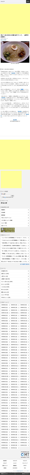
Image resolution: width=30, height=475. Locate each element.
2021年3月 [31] (24, 360)
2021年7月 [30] (14, 357)
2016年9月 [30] (24, 408)
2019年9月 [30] (24, 376)
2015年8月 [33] (4, 421)
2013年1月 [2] (14, 447)
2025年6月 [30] (24, 315)
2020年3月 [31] (24, 371)
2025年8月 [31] (4, 315)
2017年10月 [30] (14, 397)
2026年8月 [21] (4, 304)
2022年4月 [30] (14, 349)
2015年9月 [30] (24, 418)
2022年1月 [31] (14, 352)
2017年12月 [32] (24, 394)
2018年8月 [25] (4, 389)
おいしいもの (3, 39)
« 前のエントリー (4, 473)
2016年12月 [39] (24, 405)
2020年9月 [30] (24, 365)
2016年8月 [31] (4, 410)
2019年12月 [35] (24, 373)
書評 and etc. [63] (5, 292)
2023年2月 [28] (4, 341)
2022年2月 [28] (4, 352)
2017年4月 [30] (14, 402)
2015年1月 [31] (14, 426)
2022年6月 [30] (24, 347)
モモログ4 (3, 1)
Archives (15, 468)
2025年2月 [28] (4, 320)
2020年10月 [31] (14, 365)
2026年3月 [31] (24, 307)
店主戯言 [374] (4, 270)
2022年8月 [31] (4, 347)
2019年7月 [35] (14, 379)
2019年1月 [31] (14, 384)
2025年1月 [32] (14, 320)
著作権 (5, 468)
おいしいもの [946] (5, 284)
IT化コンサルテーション (6, 217)
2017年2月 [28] (4, 405)
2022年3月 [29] (24, 349)
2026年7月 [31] (14, 304)
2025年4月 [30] (14, 318)
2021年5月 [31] (4, 360)
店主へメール (4, 225)
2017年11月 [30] (4, 397)
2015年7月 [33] (14, 421)
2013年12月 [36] (24, 437)
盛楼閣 (22, 89)
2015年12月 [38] (24, 416)
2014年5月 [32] (4, 434)
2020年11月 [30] (4, 365)
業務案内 (3, 209)
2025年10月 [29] (14, 312)
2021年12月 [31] (24, 352)
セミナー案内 (4, 223)
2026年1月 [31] (14, 310)
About (24, 465)
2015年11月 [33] (4, 418)
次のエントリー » (25, 473)
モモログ (5, 463)
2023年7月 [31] (14, 336)
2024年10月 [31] (14, 323)
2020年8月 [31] (4, 368)
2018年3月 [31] (24, 392)
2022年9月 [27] (24, 344)
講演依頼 (3, 215)
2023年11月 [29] (4, 334)
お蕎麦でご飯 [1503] (5, 278)
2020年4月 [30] (14, 371)
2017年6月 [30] (24, 400)
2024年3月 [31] (24, 328)
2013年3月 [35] (24, 445)
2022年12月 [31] (24, 341)
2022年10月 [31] (14, 344)
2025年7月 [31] (14, 315)
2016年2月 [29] (4, 416)
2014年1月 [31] (14, 437)
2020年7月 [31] (14, 368)
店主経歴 (3, 212)
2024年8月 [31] (4, 326)
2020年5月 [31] (4, 371)
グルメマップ (24, 463)
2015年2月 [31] (4, 426)
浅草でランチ (4, 465)
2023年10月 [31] (14, 334)
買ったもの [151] (4, 289)
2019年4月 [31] (14, 381)
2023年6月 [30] (24, 336)
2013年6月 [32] (24, 442)
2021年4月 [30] (14, 360)
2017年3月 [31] (24, 402)
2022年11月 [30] (4, 344)
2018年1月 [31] (14, 394)
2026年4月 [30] (14, 307)
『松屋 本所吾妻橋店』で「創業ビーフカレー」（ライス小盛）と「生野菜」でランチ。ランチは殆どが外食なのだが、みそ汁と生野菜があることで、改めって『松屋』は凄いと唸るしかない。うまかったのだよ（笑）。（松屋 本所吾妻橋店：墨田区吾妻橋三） (15, 258)
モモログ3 (25, 460)
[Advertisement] (15, 19)
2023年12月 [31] (24, 331)
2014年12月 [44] (24, 426)
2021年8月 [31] (4, 357)
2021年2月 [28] (4, 363)
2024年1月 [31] (14, 331)
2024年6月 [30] (24, 326)
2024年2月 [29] (4, 331)
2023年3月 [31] (24, 339)
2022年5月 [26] (4, 349)
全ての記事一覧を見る (24, 264)
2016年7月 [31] (14, 410)
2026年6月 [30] (24, 304)
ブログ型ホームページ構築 (6, 220)
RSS (25, 468)
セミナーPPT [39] (5, 294)
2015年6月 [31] (24, 421)
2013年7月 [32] (14, 442)
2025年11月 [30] (4, 312)
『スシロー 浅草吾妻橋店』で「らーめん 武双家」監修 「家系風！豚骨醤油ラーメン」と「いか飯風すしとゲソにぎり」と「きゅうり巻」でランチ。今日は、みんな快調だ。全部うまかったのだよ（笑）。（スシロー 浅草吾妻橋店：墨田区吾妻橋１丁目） (15, 256)
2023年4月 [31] (14, 339)
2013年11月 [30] (4, 439)
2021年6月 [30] (24, 357)
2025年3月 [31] (24, 318)
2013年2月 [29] (4, 447)
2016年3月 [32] (24, 413)
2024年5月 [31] (4, 328)
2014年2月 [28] (4, 437)
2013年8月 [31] (4, 442)
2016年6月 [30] (24, 410)
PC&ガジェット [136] (5, 297)
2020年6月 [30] (24, 368)
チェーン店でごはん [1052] (6, 281)
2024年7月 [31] (14, 326)
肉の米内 (13, 73)
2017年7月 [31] (14, 400)
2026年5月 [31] (4, 307)
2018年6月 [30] (24, 389)
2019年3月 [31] (24, 381)
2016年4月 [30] (14, 413)
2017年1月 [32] (14, 405)
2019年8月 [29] (4, 379)
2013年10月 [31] (14, 439)
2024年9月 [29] (24, 323)
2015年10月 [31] (14, 418)
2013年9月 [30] (24, 439)
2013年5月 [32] (4, 445)
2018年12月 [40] (24, 384)
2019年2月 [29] (4, 384)
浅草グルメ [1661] (5, 273)
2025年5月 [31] (4, 318)
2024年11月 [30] (4, 323)
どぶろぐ (15, 463)
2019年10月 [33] (14, 376)
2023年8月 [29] (4, 336)
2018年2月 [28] (4, 394)
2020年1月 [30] (14, 373)
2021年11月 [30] (4, 355)
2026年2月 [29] (4, 310)
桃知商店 (5, 460)
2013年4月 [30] (14, 445)
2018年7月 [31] (14, 389)
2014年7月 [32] (14, 432)
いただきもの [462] (5, 286)
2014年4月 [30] (14, 434)
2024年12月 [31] (24, 320)
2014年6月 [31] (24, 432)
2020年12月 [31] (24, 363)
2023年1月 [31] (14, 341)
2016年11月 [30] (4, 408)
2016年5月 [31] (4, 413)
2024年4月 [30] (14, 328)
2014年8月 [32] (4, 432)
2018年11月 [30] (4, 386)
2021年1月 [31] (14, 363)
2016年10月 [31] (14, 408)
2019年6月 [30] (24, 379)
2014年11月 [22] (4, 429)
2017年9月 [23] (24, 397)
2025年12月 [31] (24, 310)
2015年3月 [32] (24, 424)
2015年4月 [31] (14, 424)
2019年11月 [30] (4, 376)
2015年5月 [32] (4, 424)
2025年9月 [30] (24, 312)
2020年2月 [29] (4, 373)
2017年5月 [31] (4, 402)
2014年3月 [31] (24, 434)
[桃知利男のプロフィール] (4, 202)
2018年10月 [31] (14, 386)
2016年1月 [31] (14, 416)
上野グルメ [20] (4, 276)
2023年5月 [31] (4, 339)
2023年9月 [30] (24, 334)
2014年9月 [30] (24, 429)
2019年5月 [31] (4, 381)
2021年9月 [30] (24, 355)
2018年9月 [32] (24, 386)
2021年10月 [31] (14, 355)
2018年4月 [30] (14, 392)
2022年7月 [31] (14, 347)
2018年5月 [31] (4, 392)
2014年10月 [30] (14, 429)
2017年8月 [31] (4, 400)
